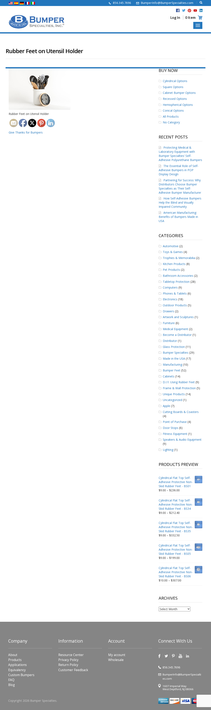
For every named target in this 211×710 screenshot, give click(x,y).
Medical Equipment (175, 329)
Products (15, 660)
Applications (17, 665)
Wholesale (116, 660)
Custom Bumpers (21, 675)
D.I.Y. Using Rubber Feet (179, 382)
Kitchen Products (174, 264)
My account (116, 655)
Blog (11, 685)
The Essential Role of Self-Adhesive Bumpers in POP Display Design (178, 170)
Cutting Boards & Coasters (181, 412)
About (12, 655)
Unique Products (174, 394)
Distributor (170, 341)
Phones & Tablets (175, 293)
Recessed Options (175, 99)
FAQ (11, 680)
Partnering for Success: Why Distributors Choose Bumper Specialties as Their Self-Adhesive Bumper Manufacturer (180, 186)
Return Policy (68, 665)
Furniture (169, 323)
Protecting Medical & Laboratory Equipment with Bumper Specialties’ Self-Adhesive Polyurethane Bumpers (180, 154)
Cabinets (168, 376)
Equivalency (17, 670)
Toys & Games (173, 252)
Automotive (170, 246)
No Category (171, 122)
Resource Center (71, 655)
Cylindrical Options (175, 81)
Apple (166, 406)
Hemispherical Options (178, 105)
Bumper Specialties (175, 352)
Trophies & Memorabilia (179, 258)
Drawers (168, 311)
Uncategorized (172, 400)
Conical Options (173, 110)
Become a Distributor (177, 335)
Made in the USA (174, 358)
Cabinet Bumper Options (179, 93)
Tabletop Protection (176, 282)
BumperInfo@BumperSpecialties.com (167, 3)
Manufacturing (172, 364)
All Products (171, 116)
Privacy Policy (68, 660)
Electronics (170, 299)
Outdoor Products (175, 305)
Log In (175, 17)
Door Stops (170, 428)
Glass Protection (174, 347)
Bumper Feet (171, 370)
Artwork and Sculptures (178, 317)
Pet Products (171, 270)
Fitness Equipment (175, 434)
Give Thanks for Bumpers (26, 132)
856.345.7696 (122, 3)
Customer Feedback (73, 670)
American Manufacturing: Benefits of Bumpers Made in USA (178, 217)
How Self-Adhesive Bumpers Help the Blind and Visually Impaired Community (180, 202)
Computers (170, 287)
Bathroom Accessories (178, 276)
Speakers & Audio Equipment (182, 440)
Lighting (168, 450)
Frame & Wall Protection (179, 388)
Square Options (173, 87)
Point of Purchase (175, 422)
